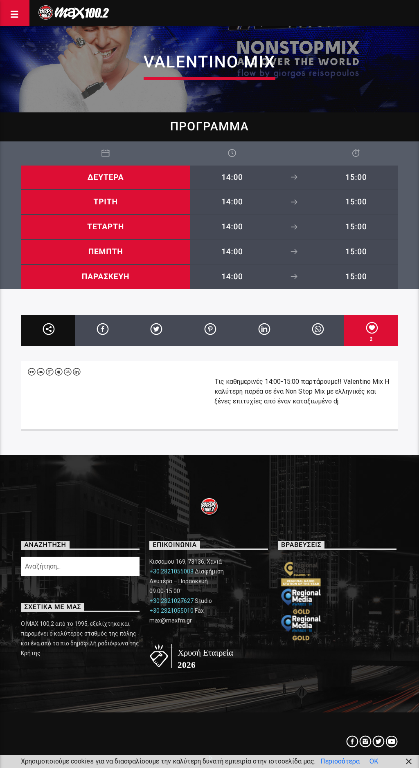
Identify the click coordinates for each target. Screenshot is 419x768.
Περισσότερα (340, 761)
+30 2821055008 (171, 571)
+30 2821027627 (171, 601)
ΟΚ (373, 761)
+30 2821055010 (171, 610)
